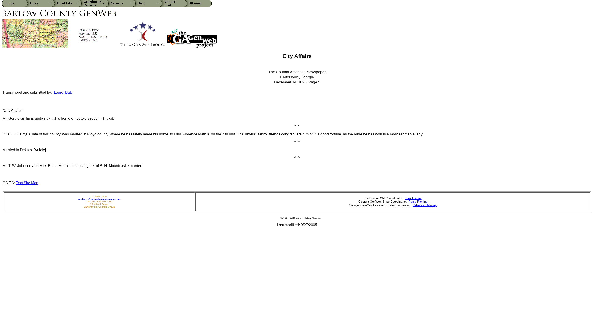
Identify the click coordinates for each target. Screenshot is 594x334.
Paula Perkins (418, 201)
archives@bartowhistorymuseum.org (99, 199)
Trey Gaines (413, 198)
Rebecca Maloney (425, 205)
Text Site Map (27, 183)
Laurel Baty (63, 92)
